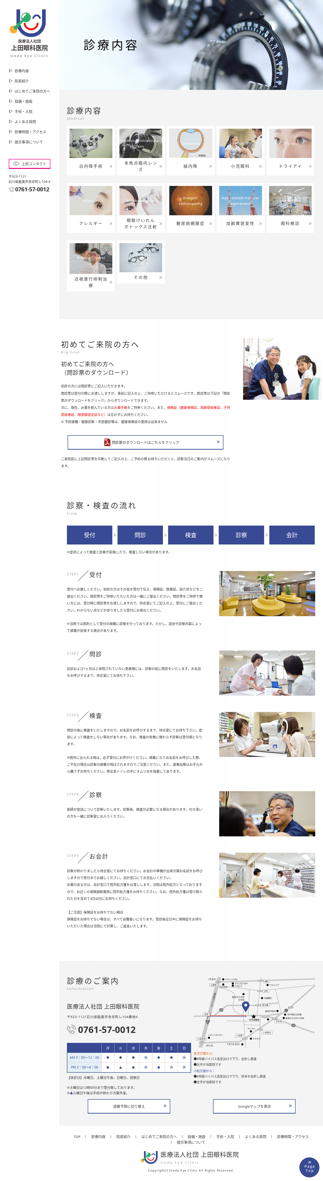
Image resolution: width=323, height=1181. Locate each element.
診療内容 (22, 70)
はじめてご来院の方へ (32, 91)
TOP (77, 1136)
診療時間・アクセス (30, 131)
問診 (140, 535)
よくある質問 (25, 121)
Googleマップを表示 (254, 1106)
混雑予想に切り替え (129, 1106)
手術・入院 (23, 111)
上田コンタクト (34, 163)
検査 (190, 535)
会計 (292, 535)
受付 (89, 535)
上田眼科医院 (30, 48)
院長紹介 (22, 81)
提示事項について (29, 142)
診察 (241, 535)
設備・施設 (23, 101)
